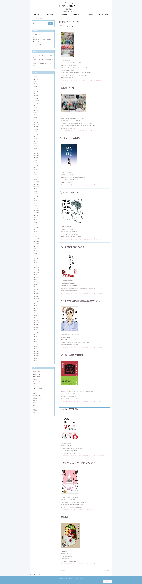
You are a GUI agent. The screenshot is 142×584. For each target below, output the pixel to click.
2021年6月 (35, 224)
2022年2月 (35, 205)
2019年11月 (36, 270)
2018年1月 (35, 320)
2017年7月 (35, 334)
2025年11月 (36, 98)
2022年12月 (36, 181)
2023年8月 (35, 162)
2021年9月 (35, 217)
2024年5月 (35, 141)
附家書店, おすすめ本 (83, 185)
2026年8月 (35, 76)
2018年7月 (35, 305)
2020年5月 (35, 255)
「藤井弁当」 (65, 517)
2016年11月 (36, 353)
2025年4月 (35, 115)
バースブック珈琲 (37, 388)
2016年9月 (35, 358)
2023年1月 (35, 179)
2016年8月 (35, 360)
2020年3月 (35, 260)
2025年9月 (35, 103)
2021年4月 (35, 229)
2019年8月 (35, 277)
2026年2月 (35, 91)
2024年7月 (35, 136)
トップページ (33, 574)
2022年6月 (35, 196)
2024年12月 (36, 124)
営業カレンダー (37, 395)
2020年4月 (35, 258)
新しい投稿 (107, 570)
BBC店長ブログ (37, 371)
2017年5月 (35, 339)
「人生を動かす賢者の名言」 (72, 246)
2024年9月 (35, 131)
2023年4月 (35, 172)
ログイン (108, 581)
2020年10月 (36, 243)
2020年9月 (35, 246)
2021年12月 (36, 210)
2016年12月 (36, 351)
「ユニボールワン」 (68, 88)
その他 (34, 386)
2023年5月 (35, 169)
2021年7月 (35, 222)
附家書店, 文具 (82, 80)
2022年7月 (35, 193)
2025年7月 (35, 107)
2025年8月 (35, 105)
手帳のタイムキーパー (38, 403)
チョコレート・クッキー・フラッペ (42, 39)
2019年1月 (35, 291)
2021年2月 (35, 234)
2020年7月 (35, 251)
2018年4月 (35, 313)
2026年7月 (35, 79)
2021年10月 (36, 215)
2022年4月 (35, 200)
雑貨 (34, 412)
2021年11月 (36, 212)
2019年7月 (35, 279)
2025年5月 (35, 112)
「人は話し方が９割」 (69, 409)
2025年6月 (35, 110)
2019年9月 (35, 274)
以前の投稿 (62, 570)
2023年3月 (35, 174)
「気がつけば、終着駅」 (70, 138)
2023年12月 (36, 153)
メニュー (35, 391)
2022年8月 (35, 191)
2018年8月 (35, 303)
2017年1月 (35, 348)
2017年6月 (35, 336)
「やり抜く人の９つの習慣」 (72, 355)
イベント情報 (36, 376)
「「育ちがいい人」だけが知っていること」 (79, 463)
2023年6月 (35, 167)
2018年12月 (36, 294)
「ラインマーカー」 (68, 26)
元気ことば (36, 42)
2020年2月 (35, 262)
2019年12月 (36, 267)
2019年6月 (35, 282)
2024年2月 (35, 148)
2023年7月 (35, 165)
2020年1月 (35, 265)
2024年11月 (36, 127)
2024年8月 (35, 134)
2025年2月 (35, 119)
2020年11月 (36, 241)
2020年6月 (35, 253)
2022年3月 (35, 203)
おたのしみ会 (36, 381)
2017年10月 (36, 327)
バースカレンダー (37, 44)
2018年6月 (35, 308)
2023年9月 (35, 160)
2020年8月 (35, 248)
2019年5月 (35, 284)
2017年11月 (36, 325)
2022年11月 (36, 184)
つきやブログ (36, 37)
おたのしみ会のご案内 (38, 55)
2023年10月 (36, 158)
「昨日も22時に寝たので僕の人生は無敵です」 (80, 301)
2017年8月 (35, 332)
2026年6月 (35, 81)
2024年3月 (35, 146)
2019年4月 (35, 286)
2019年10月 (36, 272)
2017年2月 (35, 346)
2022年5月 (35, 198)
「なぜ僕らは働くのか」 (70, 192)
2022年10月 (36, 186)
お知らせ (35, 383)
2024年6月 (35, 138)
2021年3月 (35, 231)
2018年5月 (35, 310)
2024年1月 (35, 150)
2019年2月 (35, 289)
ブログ (38, 574)
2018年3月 (35, 315)
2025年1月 (35, 122)
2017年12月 (36, 322)
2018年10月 (36, 298)
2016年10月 (36, 356)
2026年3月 (35, 88)
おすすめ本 (36, 379)
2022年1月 (35, 208)
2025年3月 (35, 117)
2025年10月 (36, 100)
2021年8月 (35, 220)
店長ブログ (36, 400)
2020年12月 (36, 239)
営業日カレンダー (37, 398)
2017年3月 (35, 344)
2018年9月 (35, 301)
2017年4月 (35, 341)
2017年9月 (35, 329)
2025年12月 (36, 95)
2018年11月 (36, 296)
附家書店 (87, 80)
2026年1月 (35, 93)
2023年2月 (35, 177)
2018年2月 (35, 317)
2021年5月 (35, 227)
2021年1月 (35, 236)
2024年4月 (35, 143)
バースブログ (36, 34)
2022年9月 (35, 189)
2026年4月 (35, 86)
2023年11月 (36, 155)
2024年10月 (36, 129)
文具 (34, 405)
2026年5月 (35, 84)
